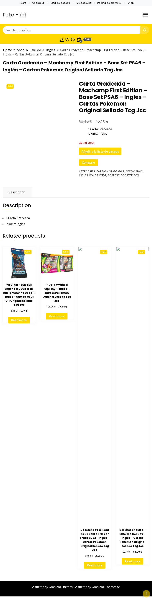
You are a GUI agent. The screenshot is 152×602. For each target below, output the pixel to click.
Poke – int (14, 14)
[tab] (17, 192)
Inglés (83, 175)
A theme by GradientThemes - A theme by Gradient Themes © (76, 587)
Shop (131, 3)
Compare (88, 162)
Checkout (38, 3)
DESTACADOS (134, 171)
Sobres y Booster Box (123, 175)
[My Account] (62, 39)
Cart (23, 3)
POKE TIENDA (97, 175)
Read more (19, 320)
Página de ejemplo (109, 3)
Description (17, 192)
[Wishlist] (67, 39)
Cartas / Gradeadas (110, 171)
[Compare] (73, 39)
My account (84, 3)
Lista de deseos (60, 3)
